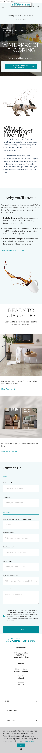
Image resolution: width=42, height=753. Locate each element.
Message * (6, 589)
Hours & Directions (21, 657)
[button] (30, 7)
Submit (21, 630)
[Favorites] (34, 7)
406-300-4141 (21, 20)
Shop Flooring (6, 389)
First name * (7, 483)
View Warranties (7, 451)
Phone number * (9, 532)
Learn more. (29, 741)
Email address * (8, 547)
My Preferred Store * (10, 575)
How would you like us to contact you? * (18, 519)
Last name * (7, 497)
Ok (21, 745)
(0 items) (38, 7)
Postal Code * (8, 561)
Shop (7, 701)
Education (10, 720)
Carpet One (5, 28)
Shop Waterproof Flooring (19, 66)
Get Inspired (11, 711)
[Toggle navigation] (3, 7)
